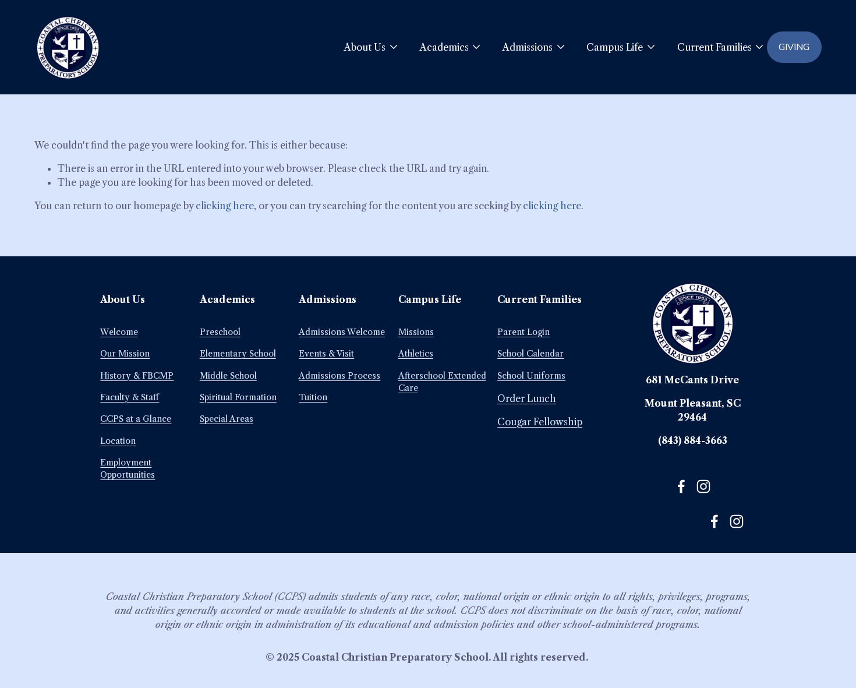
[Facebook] (681, 486)
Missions (416, 332)
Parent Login (523, 332)
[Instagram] (703, 486)
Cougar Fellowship (539, 422)
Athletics (415, 353)
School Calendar (530, 353)
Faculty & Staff (129, 397)
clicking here (225, 205)
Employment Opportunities (127, 468)
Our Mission (125, 353)
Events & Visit (326, 353)
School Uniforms (531, 376)
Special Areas (226, 419)
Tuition (313, 397)
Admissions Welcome (342, 332)
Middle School (228, 376)
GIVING (794, 47)
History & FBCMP (137, 376)
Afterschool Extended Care (442, 382)
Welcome (119, 332)
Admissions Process (339, 376)
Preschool (220, 332)
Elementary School (238, 353)
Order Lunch (526, 398)
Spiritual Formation (238, 397)
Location (118, 441)
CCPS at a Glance (135, 419)
